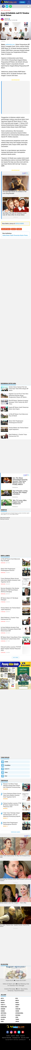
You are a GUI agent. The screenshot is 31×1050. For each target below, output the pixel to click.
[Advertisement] (15, 97)
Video (6, 772)
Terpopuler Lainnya (15, 832)
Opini (16, 1017)
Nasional (17, 1015)
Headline (19, 229)
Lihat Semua (15, 657)
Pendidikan (7, 765)
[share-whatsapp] (10, 6)
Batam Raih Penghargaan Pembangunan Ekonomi (8, 569)
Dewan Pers (4, 1006)
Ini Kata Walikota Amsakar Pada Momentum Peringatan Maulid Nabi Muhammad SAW (11, 629)
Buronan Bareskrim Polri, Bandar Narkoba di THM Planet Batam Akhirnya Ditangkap (10, 590)
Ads (15, 1027)
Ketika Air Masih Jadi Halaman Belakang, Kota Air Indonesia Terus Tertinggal (16, 984)
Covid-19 (7, 768)
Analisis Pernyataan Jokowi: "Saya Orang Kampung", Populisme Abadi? (15, 989)
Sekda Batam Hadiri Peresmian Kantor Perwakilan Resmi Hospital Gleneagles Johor (15, 235)
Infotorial (3, 1013)
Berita (17, 1000)
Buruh (17, 1002)
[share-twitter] (7, 6)
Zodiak (17, 1021)
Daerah (13, 229)
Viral (6, 776)
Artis (2, 998)
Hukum (17, 1011)
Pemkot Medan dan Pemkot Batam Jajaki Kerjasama (10, 608)
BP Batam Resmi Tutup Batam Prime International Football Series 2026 (11, 638)
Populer (22, 2)
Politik (6, 761)
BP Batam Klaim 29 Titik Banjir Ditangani (9, 599)
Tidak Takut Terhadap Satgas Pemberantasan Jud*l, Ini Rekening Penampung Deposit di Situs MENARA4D (12, 814)
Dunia (16, 1006)
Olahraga (3, 1017)
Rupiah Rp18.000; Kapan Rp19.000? (16, 980)
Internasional (19, 1013)
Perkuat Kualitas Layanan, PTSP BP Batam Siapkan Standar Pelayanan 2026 (11, 648)
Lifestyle (3, 1015)
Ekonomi (3, 1009)
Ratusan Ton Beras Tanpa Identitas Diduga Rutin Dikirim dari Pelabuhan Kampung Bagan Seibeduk (12, 785)
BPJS (16, 998)
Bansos (3, 1000)
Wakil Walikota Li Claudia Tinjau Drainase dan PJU (10, 618)
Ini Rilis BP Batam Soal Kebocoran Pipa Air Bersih (10, 559)
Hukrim (3, 1011)
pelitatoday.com (10, 44)
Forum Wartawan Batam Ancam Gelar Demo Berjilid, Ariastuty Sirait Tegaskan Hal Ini (10, 580)
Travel (17, 1019)
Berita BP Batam (6, 229)
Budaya (2, 1002)
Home (2, 10)
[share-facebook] (3, 6)
